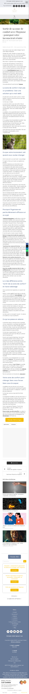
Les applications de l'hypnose (14, 598)
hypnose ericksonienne (8, 218)
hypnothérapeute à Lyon (13, 70)
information (14, 596)
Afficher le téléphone (15, 642)
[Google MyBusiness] (19, 6)
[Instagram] (24, 6)
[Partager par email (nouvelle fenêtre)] (27, 253)
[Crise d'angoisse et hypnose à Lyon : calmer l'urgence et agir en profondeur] (14, 536)
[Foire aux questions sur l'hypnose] (14, 504)
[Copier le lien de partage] (27, 255)
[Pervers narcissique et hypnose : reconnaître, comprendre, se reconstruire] (14, 487)
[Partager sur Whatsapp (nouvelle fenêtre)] (27, 251)
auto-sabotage (18, 295)
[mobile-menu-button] (26, 2)
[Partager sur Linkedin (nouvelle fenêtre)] (27, 248)
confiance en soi (6, 269)
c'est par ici (22, 374)
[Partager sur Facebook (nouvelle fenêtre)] (27, 244)
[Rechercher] (24, 561)
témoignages (6, 415)
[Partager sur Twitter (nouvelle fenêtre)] (27, 246)
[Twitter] (17, 6)
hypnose (21, 84)
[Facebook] (14, 6)
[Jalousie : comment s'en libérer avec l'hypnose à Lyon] (14, 519)
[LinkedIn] (22, 6)
